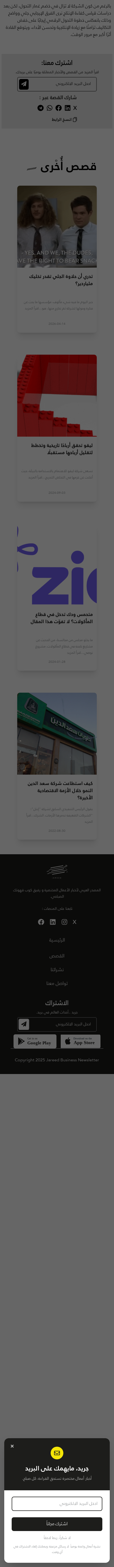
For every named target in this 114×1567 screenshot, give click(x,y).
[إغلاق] (12, 1446)
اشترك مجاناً (57, 1524)
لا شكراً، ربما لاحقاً (57, 1538)
